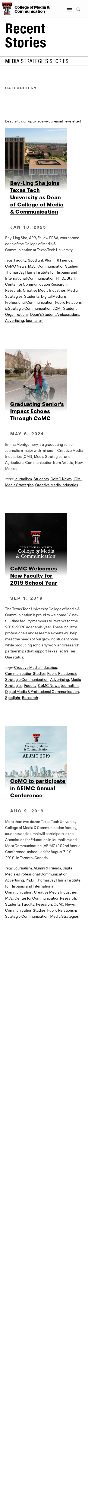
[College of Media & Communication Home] (6, 8)
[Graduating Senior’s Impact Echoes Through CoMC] (44, 380)
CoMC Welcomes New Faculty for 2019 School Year (33, 575)
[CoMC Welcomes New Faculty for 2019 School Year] (44, 544)
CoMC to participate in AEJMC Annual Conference (38, 787)
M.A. (32, 265)
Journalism (34, 320)
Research (13, 290)
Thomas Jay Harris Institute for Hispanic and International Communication (43, 885)
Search (79, 7)
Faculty (20, 259)
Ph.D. (60, 277)
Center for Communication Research (36, 284)
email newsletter (67, 120)
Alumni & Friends (58, 259)
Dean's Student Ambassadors (54, 314)
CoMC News (15, 265)
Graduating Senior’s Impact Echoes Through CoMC (37, 410)
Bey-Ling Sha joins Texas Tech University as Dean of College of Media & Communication (36, 196)
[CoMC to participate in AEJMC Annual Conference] (44, 757)
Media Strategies (19, 484)
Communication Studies (57, 265)
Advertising (14, 320)
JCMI (57, 308)
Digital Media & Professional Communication (42, 691)
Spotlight (35, 259)
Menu (69, 7)
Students (31, 296)
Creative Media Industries (44, 290)
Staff (71, 277)
